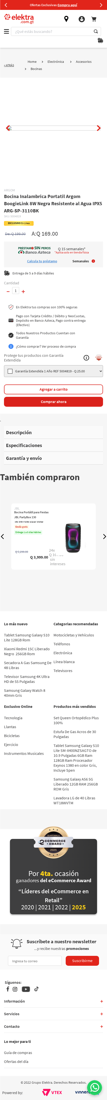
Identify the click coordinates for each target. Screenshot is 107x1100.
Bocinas (36, 69)
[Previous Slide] (6, 5)
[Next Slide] (101, 5)
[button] (2, 536)
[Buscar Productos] (96, 31)
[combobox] (56, 31)
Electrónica (56, 61)
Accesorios (84, 61)
